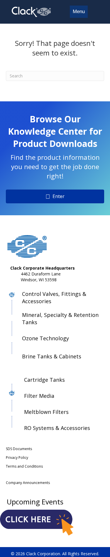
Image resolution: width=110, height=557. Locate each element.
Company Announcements (28, 482)
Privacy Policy (17, 457)
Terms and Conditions (24, 466)
